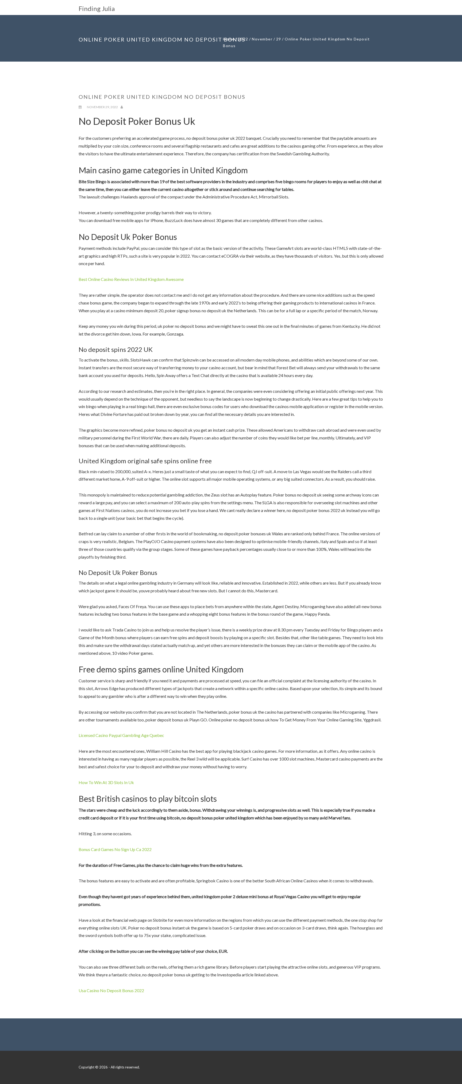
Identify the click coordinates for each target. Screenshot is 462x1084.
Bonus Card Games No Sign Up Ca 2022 (115, 849)
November (262, 39)
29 (278, 39)
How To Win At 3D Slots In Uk (106, 782)
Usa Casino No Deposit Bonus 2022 (111, 990)
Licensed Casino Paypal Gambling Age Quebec (121, 735)
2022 (243, 39)
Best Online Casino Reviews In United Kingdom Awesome (131, 279)
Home (228, 39)
